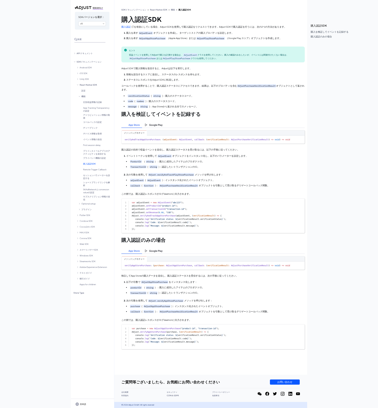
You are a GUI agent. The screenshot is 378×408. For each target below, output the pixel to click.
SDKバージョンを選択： (91, 17)
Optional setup (88, 204)
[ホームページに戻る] (83, 8)
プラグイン (86, 209)
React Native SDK (88, 85)
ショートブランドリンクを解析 (96, 184)
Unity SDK (84, 79)
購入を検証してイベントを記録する (329, 31)
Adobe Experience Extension (93, 267)
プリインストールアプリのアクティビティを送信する (96, 152)
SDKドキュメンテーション (89, 62)
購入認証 (126, 26)
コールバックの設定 (92, 122)
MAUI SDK (84, 232)
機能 (83, 96)
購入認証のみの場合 (321, 36)
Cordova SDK (86, 221)
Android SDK (86, 67)
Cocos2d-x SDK (87, 227)
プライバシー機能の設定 (94, 158)
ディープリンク (90, 128)
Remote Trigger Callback (94, 169)
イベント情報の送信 (92, 139)
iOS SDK (83, 73)
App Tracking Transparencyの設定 (96, 109)
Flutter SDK (85, 215)
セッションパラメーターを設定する (96, 176)
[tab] (131, 125)
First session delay (92, 145)
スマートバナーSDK (89, 250)
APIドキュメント (85, 53)
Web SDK (84, 244)
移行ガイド (85, 278)
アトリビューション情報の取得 (96, 116)
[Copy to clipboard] (301, 139)
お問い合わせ (284, 382)
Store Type (79, 293)
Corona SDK (85, 238)
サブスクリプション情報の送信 (96, 198)
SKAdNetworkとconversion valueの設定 (96, 191)
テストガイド (86, 273)
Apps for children (88, 284)
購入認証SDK (89, 164)
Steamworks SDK (88, 261)
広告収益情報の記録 (92, 102)
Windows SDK (86, 255)
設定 (83, 90)
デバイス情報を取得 (92, 133)
